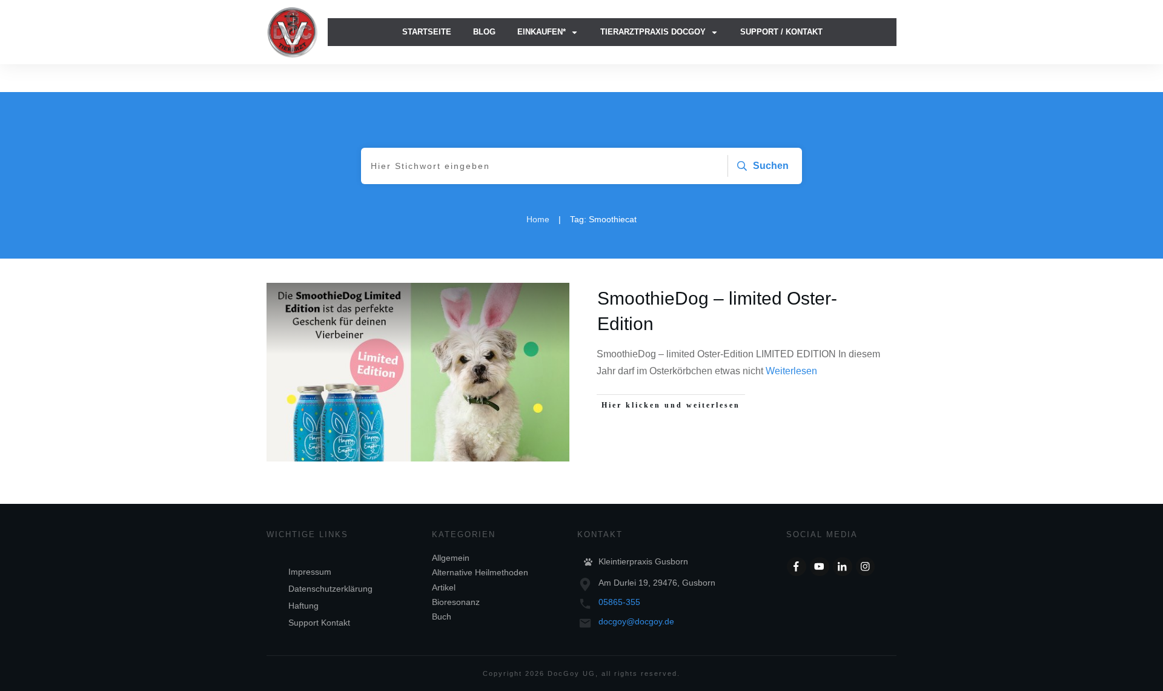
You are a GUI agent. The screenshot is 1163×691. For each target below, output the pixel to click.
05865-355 (619, 602)
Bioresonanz (456, 602)
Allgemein (450, 558)
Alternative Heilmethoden (480, 572)
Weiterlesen (791, 371)
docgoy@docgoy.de (636, 621)
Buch (441, 616)
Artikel (444, 587)
